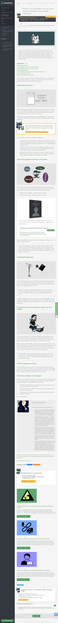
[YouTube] (3, 39)
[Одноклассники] (36, 464)
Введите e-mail (22, 230)
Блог (4, 29)
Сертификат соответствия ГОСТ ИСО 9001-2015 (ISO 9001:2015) (8, 45)
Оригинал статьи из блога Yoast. (24, 460)
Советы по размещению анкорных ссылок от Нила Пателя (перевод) (33, 538)
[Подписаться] (55, 605)
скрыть (26, 63)
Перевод (52, 25)
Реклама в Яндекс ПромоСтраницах (5, 15)
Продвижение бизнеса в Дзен (6, 18)
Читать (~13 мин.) (22, 516)
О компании (46, 621)
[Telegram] (5, 39)
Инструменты (5, 33)
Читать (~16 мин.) (22, 548)
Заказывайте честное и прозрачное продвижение (37, 132)
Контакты (36, 616)
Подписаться (51, 230)
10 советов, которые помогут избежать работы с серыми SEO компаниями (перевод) (35, 506)
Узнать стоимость (28, 481)
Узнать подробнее (23, 599)
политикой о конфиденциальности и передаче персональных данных (32, 234)
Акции (2, 21)
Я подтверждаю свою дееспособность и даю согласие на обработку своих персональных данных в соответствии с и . (33, 234)
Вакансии (4, 35)
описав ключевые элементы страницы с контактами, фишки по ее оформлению (36, 456)
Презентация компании (7, 42)
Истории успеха (6, 27)
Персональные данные (40, 621)
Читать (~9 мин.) (22, 579)
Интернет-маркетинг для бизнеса (43, 25)
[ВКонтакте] (29, 464)
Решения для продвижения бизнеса (8, 31)
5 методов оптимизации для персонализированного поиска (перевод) (33, 570)
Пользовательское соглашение (29, 621)
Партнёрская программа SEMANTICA (7, 49)
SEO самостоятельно (32, 25)
